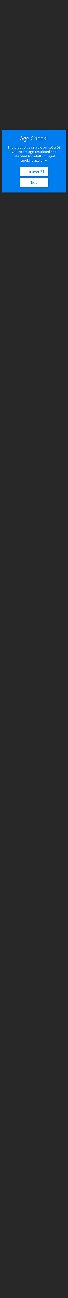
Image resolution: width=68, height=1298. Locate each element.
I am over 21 (34, 171)
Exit (34, 182)
